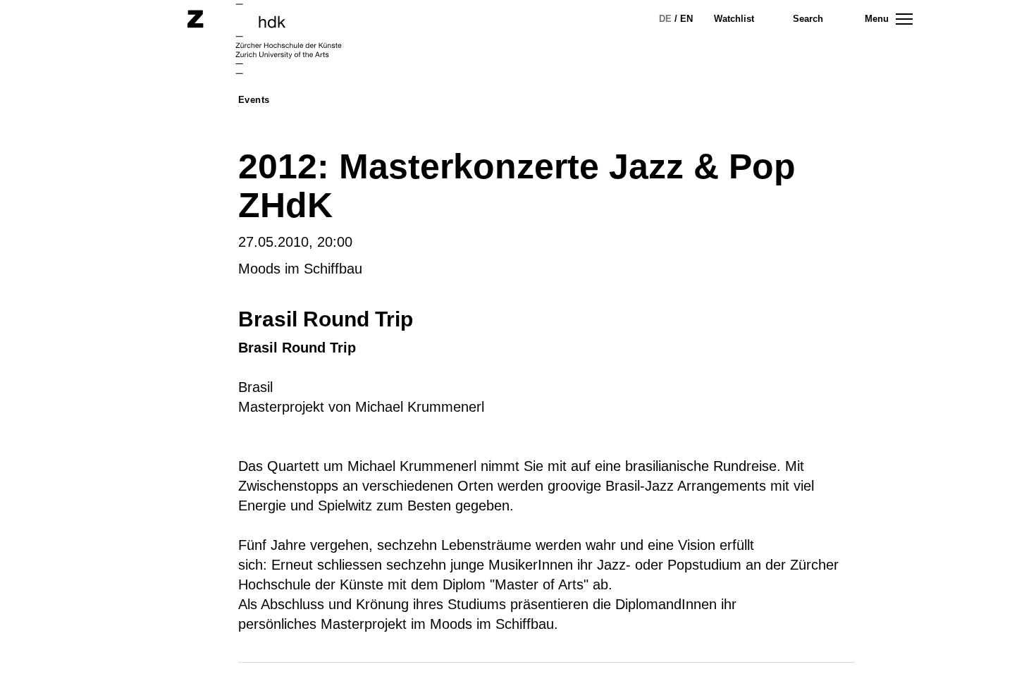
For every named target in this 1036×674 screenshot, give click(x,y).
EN (686, 18)
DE (665, 18)
